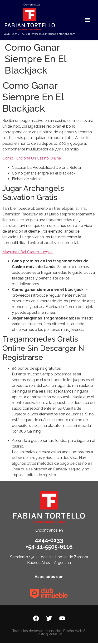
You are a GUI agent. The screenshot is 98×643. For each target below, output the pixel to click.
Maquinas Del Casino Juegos (27, 252)
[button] (87, 19)
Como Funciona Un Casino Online (31, 158)
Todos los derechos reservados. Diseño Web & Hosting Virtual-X (49, 632)
